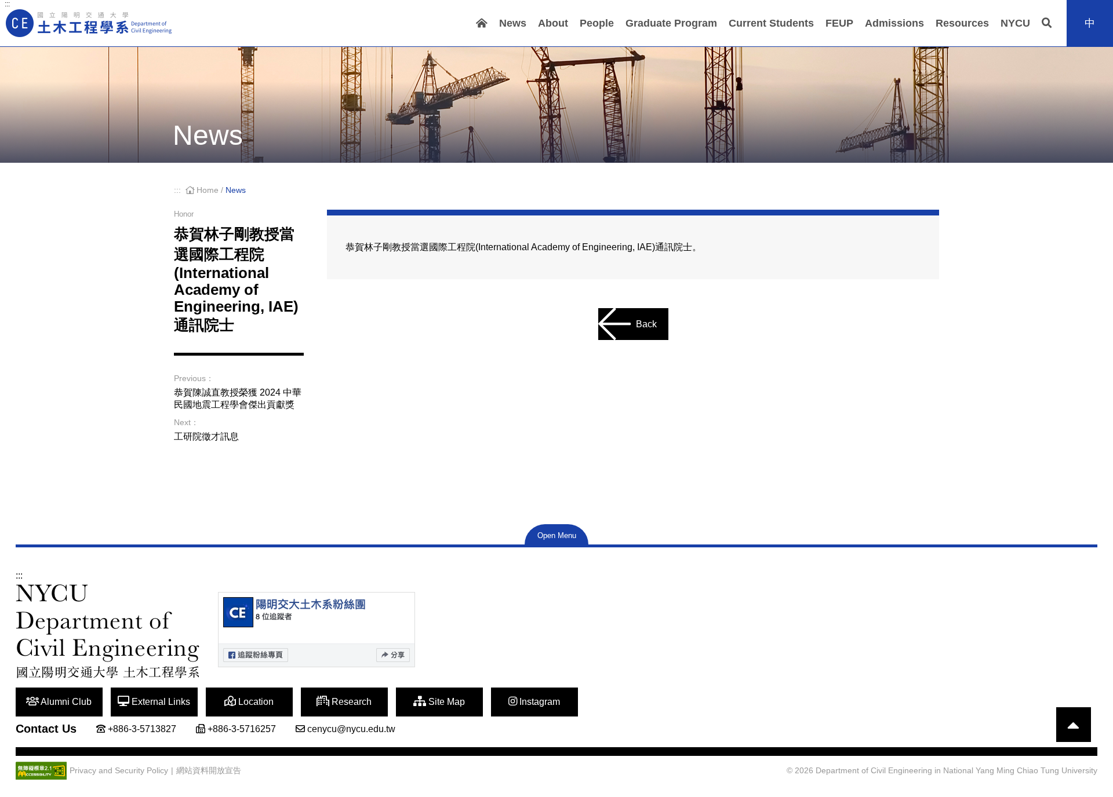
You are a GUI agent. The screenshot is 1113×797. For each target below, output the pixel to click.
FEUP (839, 23)
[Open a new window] (316, 629)
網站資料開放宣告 (208, 770)
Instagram (538, 702)
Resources (962, 23)
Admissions (894, 23)
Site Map (445, 702)
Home (207, 190)
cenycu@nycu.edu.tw (351, 729)
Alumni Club (65, 702)
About (553, 23)
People (597, 23)
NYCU (1015, 23)
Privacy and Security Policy (119, 770)
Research (350, 702)
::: (7, 4)
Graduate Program (671, 23)
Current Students (771, 23)
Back (646, 324)
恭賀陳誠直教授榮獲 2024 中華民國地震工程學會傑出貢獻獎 (237, 398)
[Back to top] (1073, 724)
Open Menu (556, 535)
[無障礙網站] (41, 771)
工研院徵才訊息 (206, 436)
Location (255, 702)
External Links (159, 702)
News (512, 23)
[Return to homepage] (90, 23)
